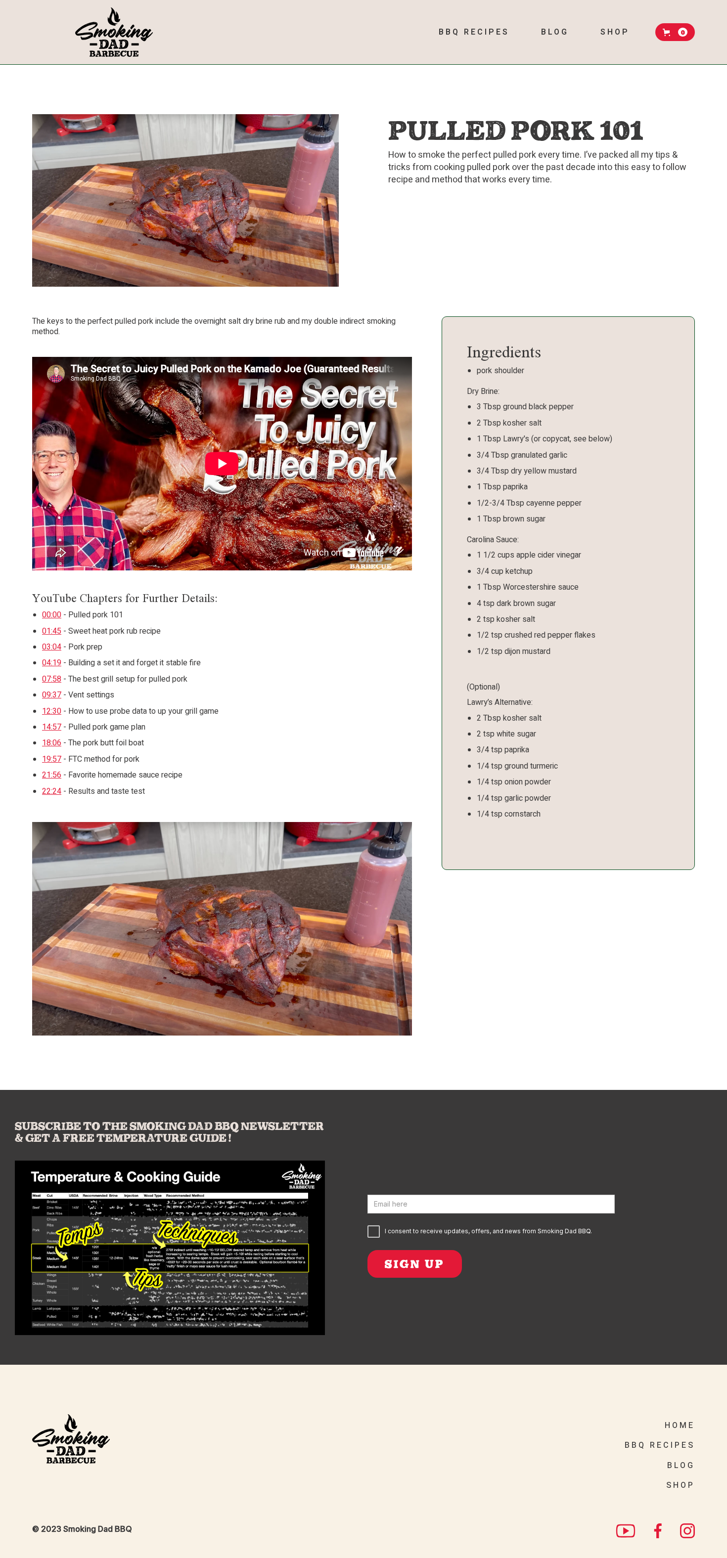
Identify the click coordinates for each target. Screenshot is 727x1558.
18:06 (51, 743)
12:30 (51, 711)
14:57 (51, 727)
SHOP (680, 1485)
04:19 (51, 663)
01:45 (51, 631)
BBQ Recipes (474, 32)
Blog (555, 32)
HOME (680, 1425)
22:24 (51, 791)
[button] (675, 32)
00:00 (51, 615)
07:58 (51, 679)
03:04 (51, 647)
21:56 (51, 775)
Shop (615, 32)
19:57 (51, 759)
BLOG (681, 1465)
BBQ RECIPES (660, 1445)
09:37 (51, 695)
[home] (114, 32)
